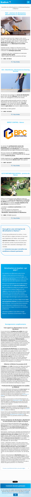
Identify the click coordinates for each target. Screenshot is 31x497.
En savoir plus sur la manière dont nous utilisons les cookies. (15, 492)
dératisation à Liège (17, 400)
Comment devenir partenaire (15, 486)
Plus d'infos (16, 62)
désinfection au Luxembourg (17, 414)
